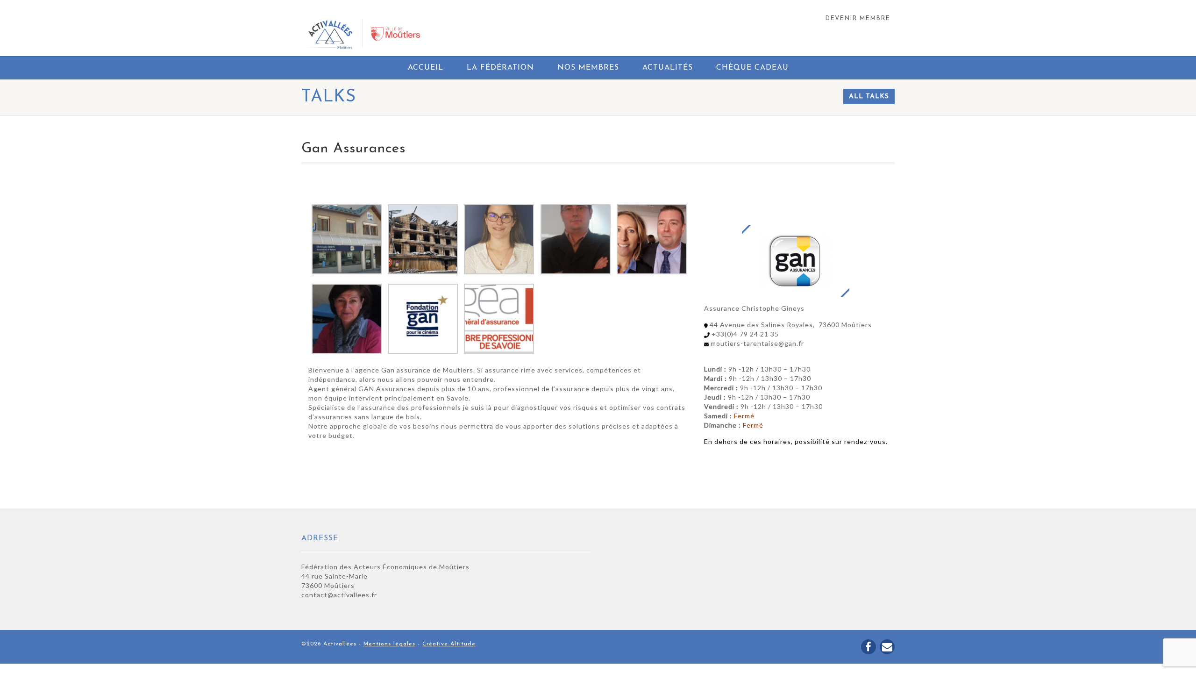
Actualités (667, 68)
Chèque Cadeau (752, 68)
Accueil (425, 68)
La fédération (500, 68)
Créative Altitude (449, 644)
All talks (869, 96)
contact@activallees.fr (339, 595)
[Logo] (395, 34)
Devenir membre (857, 18)
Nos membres (588, 68)
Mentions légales (389, 644)
